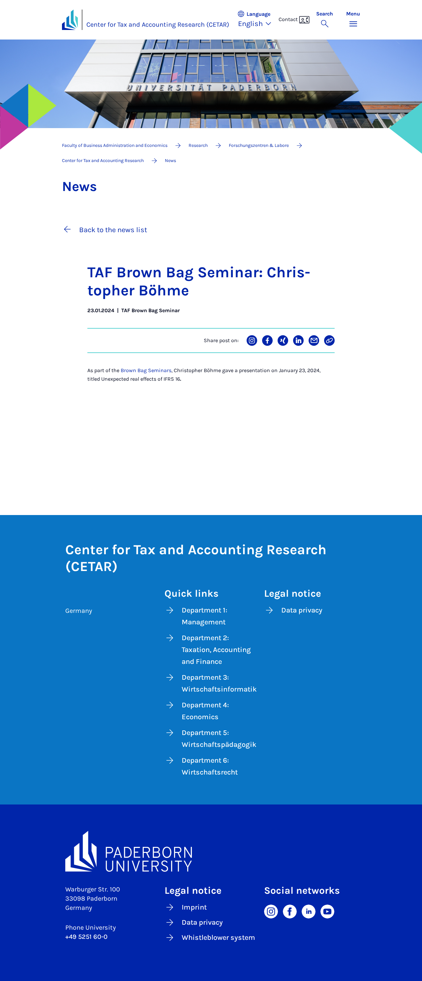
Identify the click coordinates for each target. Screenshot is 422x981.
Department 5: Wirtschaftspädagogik (219, 738)
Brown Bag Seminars (146, 370)
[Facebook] (290, 911)
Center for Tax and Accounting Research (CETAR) (157, 24)
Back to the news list (113, 230)
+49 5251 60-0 (86, 936)
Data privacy (301, 610)
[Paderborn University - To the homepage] (70, 20)
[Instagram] (271, 911)
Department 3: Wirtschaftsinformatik (219, 683)
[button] (258, 20)
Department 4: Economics (205, 711)
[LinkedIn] (309, 911)
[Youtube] (327, 911)
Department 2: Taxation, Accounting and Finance (216, 650)
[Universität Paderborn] (211, 851)
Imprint (194, 907)
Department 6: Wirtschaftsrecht (210, 766)
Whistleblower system (218, 937)
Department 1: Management (204, 616)
